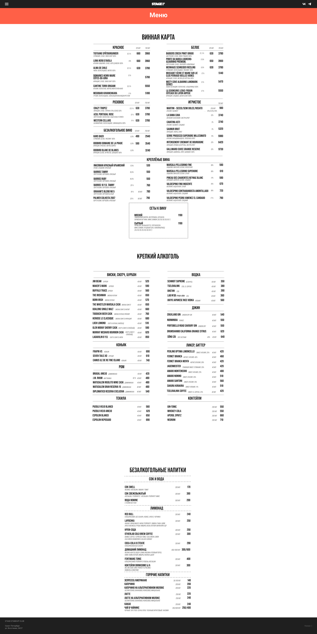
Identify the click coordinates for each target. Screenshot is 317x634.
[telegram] (309, 5)
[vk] (304, 5)
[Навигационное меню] (6, 4)
